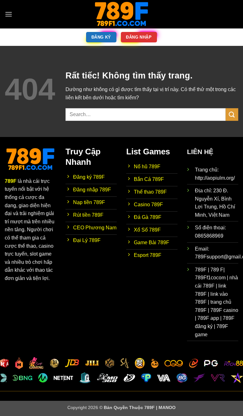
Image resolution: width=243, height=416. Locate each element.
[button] (8, 14)
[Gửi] (232, 114)
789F (10, 181)
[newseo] (121, 14)
